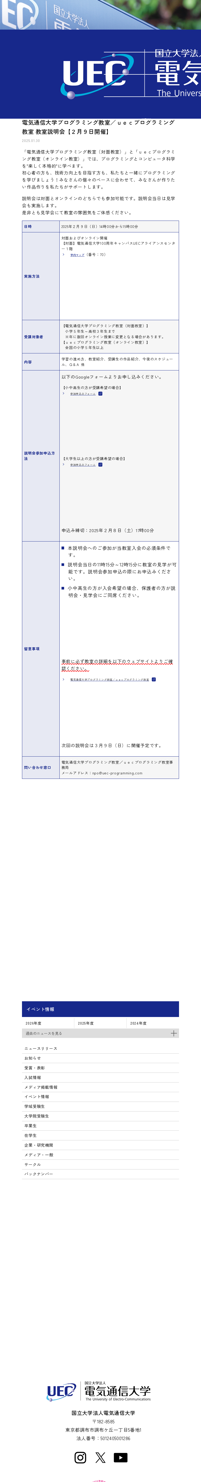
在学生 (30, 1135)
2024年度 (138, 1023)
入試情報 (32, 1077)
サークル (32, 1164)
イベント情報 (40, 1009)
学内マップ (77, 255)
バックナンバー (38, 1174)
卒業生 (30, 1125)
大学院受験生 (36, 1116)
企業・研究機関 (38, 1145)
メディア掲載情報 (40, 1087)
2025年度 (86, 1023)
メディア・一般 (38, 1154)
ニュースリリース (40, 1048)
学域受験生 (34, 1106)
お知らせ (32, 1058)
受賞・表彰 (34, 1067)
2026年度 (33, 1023)
